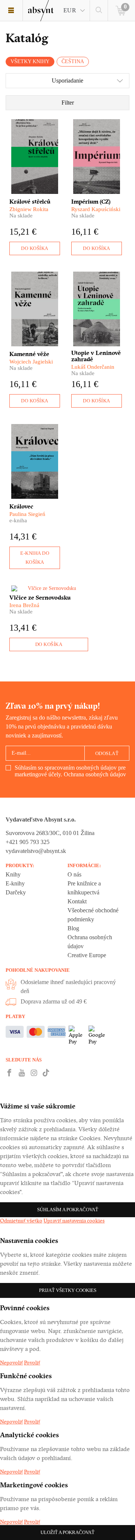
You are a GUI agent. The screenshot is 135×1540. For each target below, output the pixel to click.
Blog (73, 928)
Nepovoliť (11, 1362)
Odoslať (107, 753)
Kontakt (77, 901)
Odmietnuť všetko (21, 1220)
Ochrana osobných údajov (95, 774)
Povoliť (32, 1362)
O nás (74, 874)
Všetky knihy (30, 61)
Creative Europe (87, 955)
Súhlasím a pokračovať (67, 1209)
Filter (68, 102)
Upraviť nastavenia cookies (74, 1220)
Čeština (73, 61)
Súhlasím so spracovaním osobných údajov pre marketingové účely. (70, 770)
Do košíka (34, 248)
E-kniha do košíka (34, 557)
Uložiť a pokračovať (67, 1532)
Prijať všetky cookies (67, 1290)
